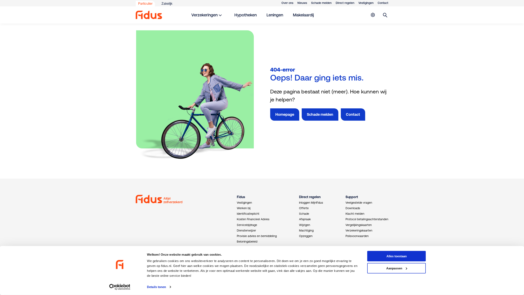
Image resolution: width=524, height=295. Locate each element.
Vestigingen (366, 3)
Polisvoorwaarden (357, 236)
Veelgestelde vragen (359, 202)
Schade (304, 213)
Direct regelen (345, 3)
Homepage (284, 114)
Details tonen (156, 287)
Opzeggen (306, 236)
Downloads (353, 208)
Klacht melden (355, 213)
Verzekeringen (204, 14)
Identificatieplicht (248, 213)
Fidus (241, 197)
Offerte (304, 208)
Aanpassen (394, 268)
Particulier (145, 3)
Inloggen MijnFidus (311, 202)
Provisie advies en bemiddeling (257, 236)
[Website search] (385, 15)
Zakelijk (166, 3)
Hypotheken (245, 14)
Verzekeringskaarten (359, 230)
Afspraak (305, 219)
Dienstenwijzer (246, 230)
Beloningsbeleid (247, 241)
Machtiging (306, 230)
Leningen (275, 14)
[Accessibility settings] (373, 15)
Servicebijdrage (247, 225)
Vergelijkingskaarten (359, 225)
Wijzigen (304, 225)
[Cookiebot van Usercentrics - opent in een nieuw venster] (120, 287)
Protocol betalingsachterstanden (367, 219)
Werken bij (244, 208)
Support (352, 197)
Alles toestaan (396, 256)
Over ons (287, 3)
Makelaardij (303, 14)
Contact (383, 3)
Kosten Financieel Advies (253, 219)
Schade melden (321, 3)
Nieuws (302, 3)
